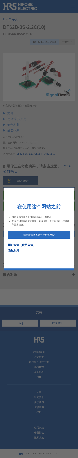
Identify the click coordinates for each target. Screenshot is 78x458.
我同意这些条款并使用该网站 (39, 234)
